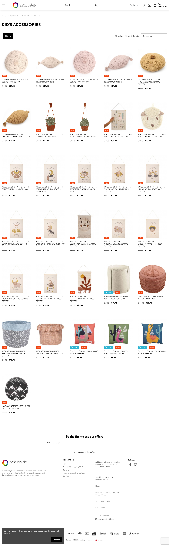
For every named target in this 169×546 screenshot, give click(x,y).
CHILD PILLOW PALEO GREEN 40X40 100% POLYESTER (116, 352)
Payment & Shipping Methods (74, 467)
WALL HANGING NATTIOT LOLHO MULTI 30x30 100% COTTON (152, 135)
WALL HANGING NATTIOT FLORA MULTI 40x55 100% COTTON (118, 135)
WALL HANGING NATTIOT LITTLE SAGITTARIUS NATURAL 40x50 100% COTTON (83, 189)
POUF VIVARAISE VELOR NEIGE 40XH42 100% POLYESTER (117, 297)
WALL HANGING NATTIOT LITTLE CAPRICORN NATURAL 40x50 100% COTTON (50, 244)
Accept (57, 539)
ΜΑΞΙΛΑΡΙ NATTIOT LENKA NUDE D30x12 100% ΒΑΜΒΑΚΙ (84, 80)
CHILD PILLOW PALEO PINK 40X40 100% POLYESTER (84, 352)
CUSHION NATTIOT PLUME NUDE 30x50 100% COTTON (118, 80)
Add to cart (16, 92)
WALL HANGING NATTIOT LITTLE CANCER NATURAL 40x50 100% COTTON (15, 189)
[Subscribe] (120, 443)
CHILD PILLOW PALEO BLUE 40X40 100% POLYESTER (152, 352)
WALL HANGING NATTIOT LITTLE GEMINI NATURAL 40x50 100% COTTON (15, 244)
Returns (66, 470)
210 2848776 (103, 515)
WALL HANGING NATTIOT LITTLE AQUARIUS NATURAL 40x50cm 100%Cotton (49, 189)
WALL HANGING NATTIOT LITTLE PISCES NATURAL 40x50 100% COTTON (118, 189)
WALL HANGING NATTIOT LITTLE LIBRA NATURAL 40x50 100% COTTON (152, 189)
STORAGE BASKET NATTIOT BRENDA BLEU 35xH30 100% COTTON (14, 353)
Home (65, 464)
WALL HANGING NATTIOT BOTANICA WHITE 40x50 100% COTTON (83, 298)
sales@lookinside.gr (106, 519)
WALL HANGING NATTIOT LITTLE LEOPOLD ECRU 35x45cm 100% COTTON (83, 244)
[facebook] (130, 464)
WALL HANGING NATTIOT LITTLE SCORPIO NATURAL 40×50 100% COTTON (49, 298)
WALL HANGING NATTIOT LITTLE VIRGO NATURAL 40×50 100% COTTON (152, 244)
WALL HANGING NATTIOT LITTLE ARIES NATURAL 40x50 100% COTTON (118, 244)
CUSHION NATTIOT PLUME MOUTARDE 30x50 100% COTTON (16, 135)
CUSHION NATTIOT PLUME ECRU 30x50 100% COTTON (50, 80)
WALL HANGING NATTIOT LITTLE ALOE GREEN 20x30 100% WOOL (83, 135)
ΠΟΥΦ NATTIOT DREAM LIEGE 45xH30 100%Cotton (150, 297)
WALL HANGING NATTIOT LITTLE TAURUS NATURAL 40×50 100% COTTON (15, 298)
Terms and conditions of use (74, 473)
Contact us (67, 476)
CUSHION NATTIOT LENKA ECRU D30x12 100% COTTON (15, 80)
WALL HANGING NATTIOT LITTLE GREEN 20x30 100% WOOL (49, 135)
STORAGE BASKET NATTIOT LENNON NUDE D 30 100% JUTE (49, 352)
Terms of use (91, 452)
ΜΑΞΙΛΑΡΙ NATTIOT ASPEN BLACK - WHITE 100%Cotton (16, 407)
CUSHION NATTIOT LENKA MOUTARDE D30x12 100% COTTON (149, 81)
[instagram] (135, 465)
